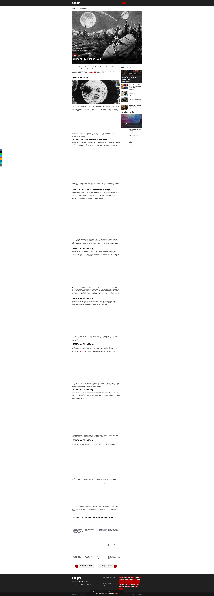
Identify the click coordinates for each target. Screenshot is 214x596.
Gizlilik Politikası (132, 594)
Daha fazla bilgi (111, 593)
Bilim (133, 3)
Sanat (120, 3)
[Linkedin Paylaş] (1, 161)
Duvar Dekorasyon (129, 579)
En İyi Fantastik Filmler (133, 135)
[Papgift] (131, 76)
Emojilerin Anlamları (107, 583)
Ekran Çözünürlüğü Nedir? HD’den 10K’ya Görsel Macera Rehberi (135, 99)
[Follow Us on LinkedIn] (80, 581)
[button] (141, 3)
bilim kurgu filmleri (92, 72)
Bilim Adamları (131, 577)
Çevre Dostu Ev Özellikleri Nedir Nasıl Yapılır (101, 556)
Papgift (73, 8)
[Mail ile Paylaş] (1, 159)
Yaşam (137, 3)
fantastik (81, 351)
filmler (91, 336)
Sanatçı (132, 586)
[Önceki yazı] (76, 566)
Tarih (116, 3)
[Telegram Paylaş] (1, 156)
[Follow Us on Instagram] (77, 581)
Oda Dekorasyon (132, 584)
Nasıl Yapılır (121, 584)
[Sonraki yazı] (115, 566)
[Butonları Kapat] (1, 165)
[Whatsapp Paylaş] (1, 154)
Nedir (80, 514)
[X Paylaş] (1, 152)
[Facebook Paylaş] (1, 150)
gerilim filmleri (78, 337)
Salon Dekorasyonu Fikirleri (109, 577)
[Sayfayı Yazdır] (1, 163)
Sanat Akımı (121, 586)
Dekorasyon (111, 3)
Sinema (124, 3)
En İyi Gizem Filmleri (101, 544)
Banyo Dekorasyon (123, 577)
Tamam (116, 593)
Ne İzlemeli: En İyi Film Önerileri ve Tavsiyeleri (104, 483)
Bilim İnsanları (138, 577)
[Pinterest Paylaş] (1, 157)
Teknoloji (129, 3)
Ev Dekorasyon (137, 579)
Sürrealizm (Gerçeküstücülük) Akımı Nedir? (114, 557)
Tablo (136, 586)
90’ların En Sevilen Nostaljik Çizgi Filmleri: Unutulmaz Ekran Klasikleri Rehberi (135, 86)
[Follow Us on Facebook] (73, 581)
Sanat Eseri (127, 586)
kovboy (74, 146)
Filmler (77, 514)
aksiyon (81, 144)
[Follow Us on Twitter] (75, 581)
